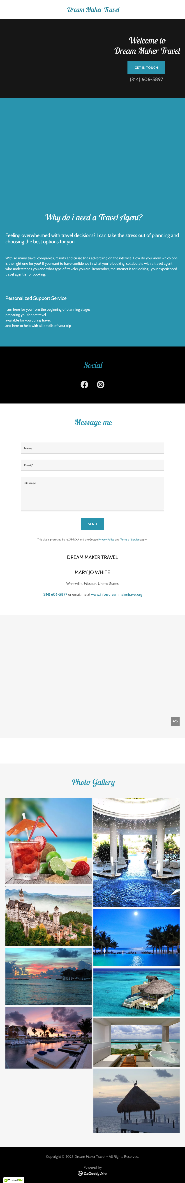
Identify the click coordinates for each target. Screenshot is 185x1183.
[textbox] (92, 448)
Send (92, 524)
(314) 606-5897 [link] (146, 79)
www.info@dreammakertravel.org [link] (116, 594)
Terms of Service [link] (129, 539)
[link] (92, 11)
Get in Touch (146, 68)
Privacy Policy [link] (106, 539)
